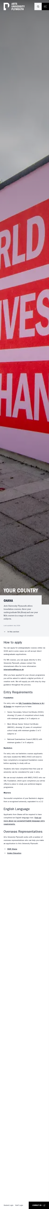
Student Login (8, 1205)
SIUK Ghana (12, 849)
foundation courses (12, 609)
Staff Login (19, 1205)
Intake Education (14, 853)
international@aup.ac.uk (14, 669)
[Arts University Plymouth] (14, 6)
